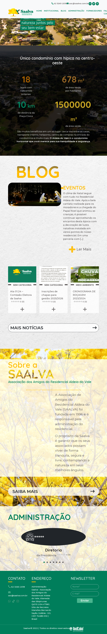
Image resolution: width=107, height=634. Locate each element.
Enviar (85, 600)
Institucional (51, 11)
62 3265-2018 (60, 3)
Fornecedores (94, 11)
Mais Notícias (26, 327)
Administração (76, 11)
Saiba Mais (25, 491)
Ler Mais (83, 249)
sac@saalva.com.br (79, 3)
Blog (63, 11)
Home (39, 10)
